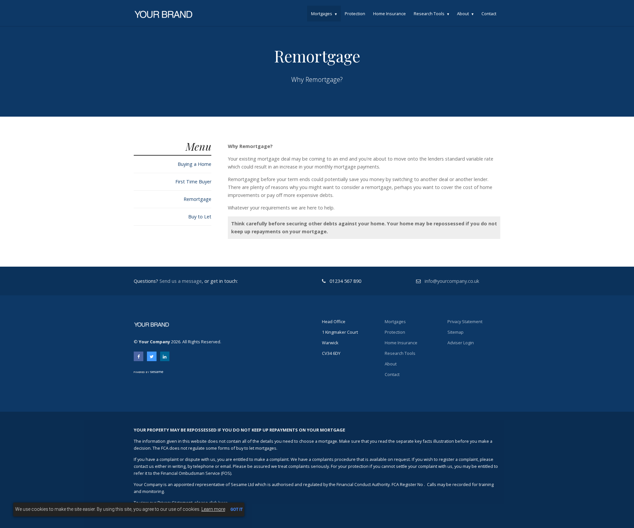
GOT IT (236, 509)
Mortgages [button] (321, 14)
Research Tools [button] (429, 14)
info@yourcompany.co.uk (452, 281)
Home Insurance (389, 14)
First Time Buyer (193, 181)
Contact (488, 14)
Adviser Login (460, 343)
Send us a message (180, 281)
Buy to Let (199, 216)
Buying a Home (194, 164)
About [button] (463, 14)
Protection (355, 14)
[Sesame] (149, 371)
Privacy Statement (464, 321)
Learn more (213, 509)
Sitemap (455, 332)
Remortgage (197, 199)
